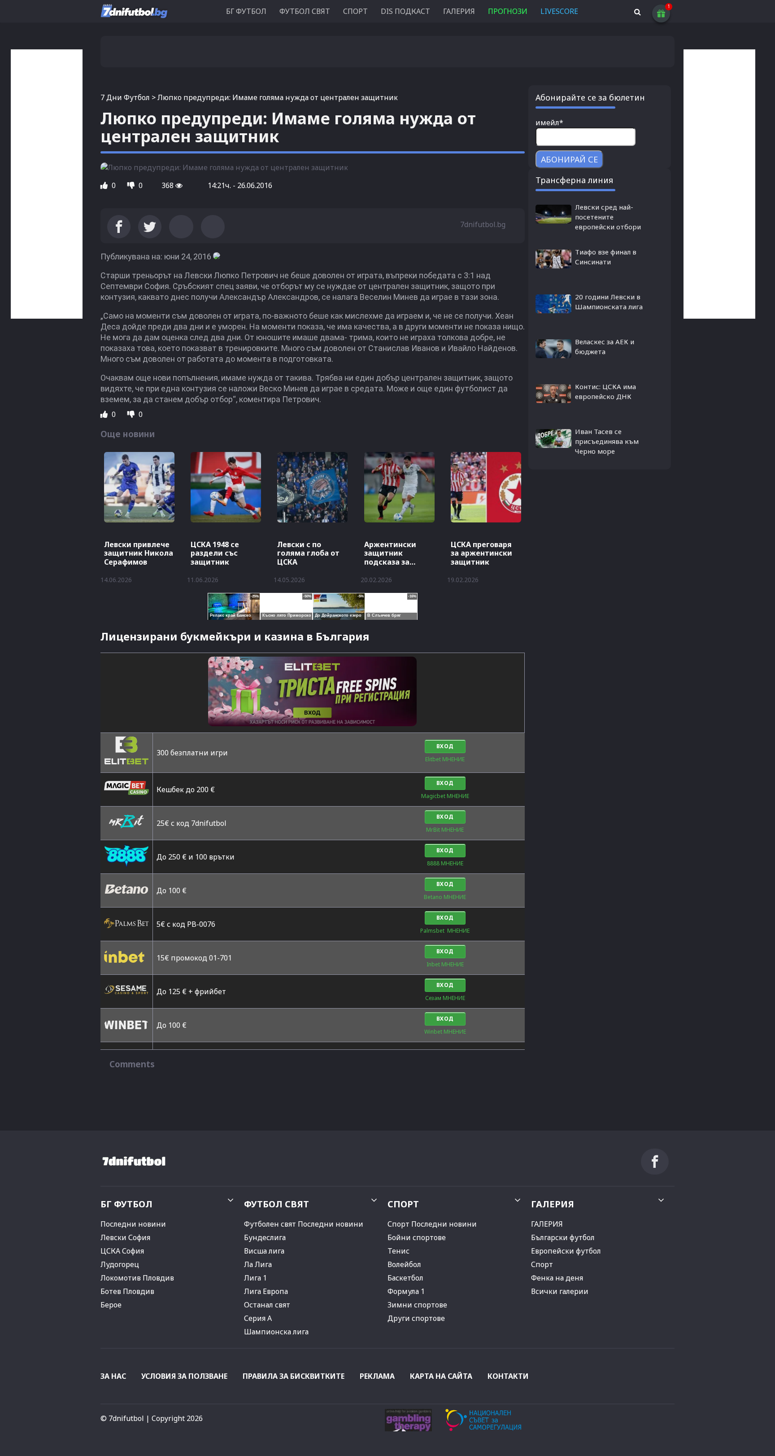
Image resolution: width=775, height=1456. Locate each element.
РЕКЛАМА (377, 1376)
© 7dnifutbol (122, 1418)
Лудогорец (119, 1264)
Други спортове (416, 1318)
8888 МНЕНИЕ (445, 863)
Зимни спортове (417, 1305)
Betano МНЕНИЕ (445, 897)
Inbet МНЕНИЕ (445, 964)
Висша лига (264, 1251)
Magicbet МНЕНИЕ (445, 796)
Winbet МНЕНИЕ (445, 1031)
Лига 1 (255, 1278)
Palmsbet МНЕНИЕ (445, 930)
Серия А (258, 1318)
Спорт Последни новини (432, 1224)
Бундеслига (265, 1237)
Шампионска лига (276, 1332)
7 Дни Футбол (125, 97)
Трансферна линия (574, 180)
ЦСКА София (122, 1251)
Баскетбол (405, 1278)
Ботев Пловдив (127, 1291)
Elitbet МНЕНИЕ (445, 759)
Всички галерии (559, 1291)
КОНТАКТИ (508, 1376)
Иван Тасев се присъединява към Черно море (607, 441)
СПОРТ (355, 11)
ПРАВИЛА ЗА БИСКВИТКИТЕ (293, 1376)
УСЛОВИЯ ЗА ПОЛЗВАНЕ (184, 1376)
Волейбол (404, 1264)
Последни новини (133, 1224)
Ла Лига (258, 1264)
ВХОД (445, 746)
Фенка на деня (557, 1278)
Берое (111, 1305)
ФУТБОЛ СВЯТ (304, 11)
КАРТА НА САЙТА (441, 1376)
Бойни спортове (417, 1237)
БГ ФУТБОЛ (246, 11)
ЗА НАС (113, 1376)
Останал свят (267, 1305)
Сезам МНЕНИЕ (445, 998)
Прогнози (507, 11)
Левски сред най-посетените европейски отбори (608, 216)
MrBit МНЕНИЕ (445, 829)
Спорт (542, 1264)
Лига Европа (266, 1291)
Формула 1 (406, 1291)
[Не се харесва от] (131, 185)
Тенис (398, 1251)
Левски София (125, 1237)
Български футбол (563, 1237)
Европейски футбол (566, 1251)
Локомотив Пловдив (137, 1278)
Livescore (559, 11)
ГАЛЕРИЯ (459, 11)
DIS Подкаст (405, 11)
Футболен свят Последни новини (303, 1224)
